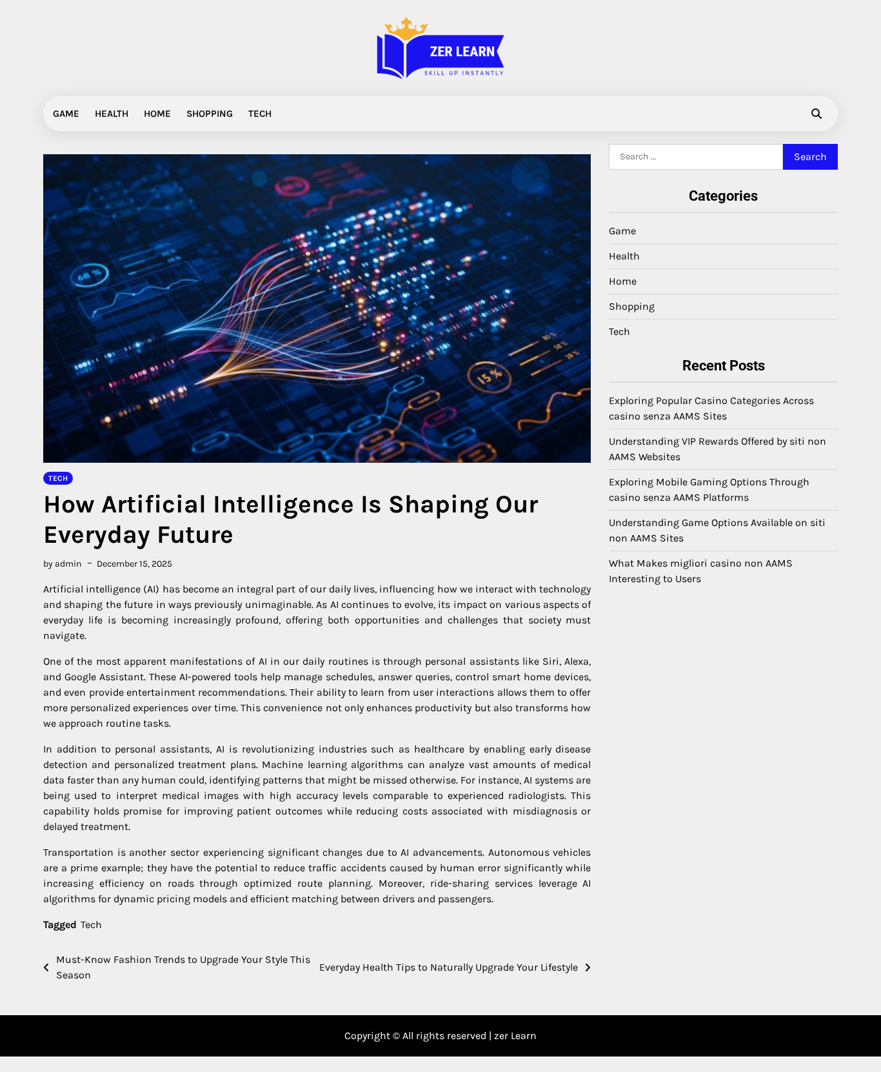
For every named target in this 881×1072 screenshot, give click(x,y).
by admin (62, 563)
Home (157, 113)
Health (111, 113)
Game (66, 113)
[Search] (816, 113)
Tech (260, 113)
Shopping (209, 113)
